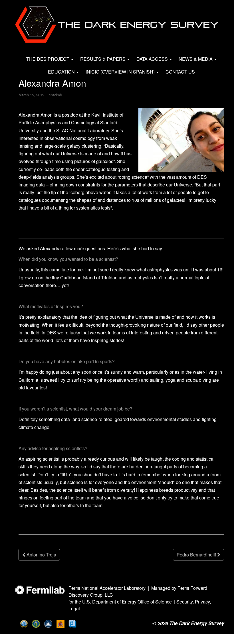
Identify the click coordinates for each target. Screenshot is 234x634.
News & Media (196, 59)
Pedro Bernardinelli (197, 554)
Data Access (152, 59)
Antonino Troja (40, 554)
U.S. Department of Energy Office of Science (127, 601)
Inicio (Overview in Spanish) (121, 71)
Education (62, 71)
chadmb (55, 94)
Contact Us (180, 71)
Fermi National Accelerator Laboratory (107, 588)
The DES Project (48, 59)
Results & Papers (103, 59)
